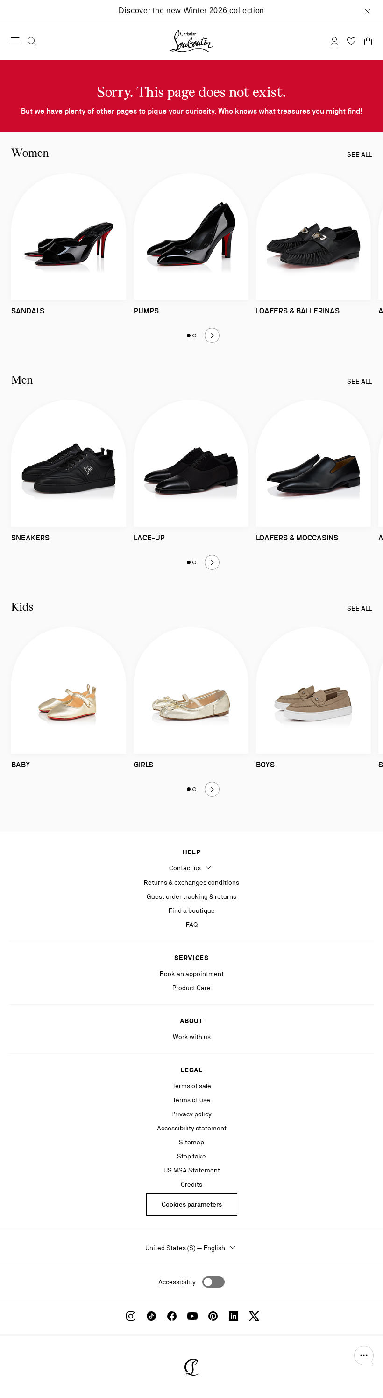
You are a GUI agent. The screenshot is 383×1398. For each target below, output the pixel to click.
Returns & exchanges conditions (191, 882)
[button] (364, 1355)
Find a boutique (192, 910)
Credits (191, 1184)
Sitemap (191, 1142)
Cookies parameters (192, 1204)
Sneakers (30, 537)
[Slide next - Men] (212, 562)
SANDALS (27, 310)
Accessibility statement (192, 1128)
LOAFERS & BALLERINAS (298, 310)
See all (359, 154)
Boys (265, 764)
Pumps (146, 310)
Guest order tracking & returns (191, 896)
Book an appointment (192, 973)
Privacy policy (191, 1114)
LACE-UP (149, 537)
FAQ (192, 924)
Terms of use (191, 1100)
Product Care (191, 987)
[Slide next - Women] (212, 335)
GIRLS (143, 764)
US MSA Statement (191, 1170)
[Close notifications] (367, 10)
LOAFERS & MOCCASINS (297, 537)
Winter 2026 (205, 11)
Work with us (192, 1037)
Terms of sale (191, 1086)
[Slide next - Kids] (212, 789)
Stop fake (191, 1156)
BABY (20, 764)
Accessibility (177, 1282)
